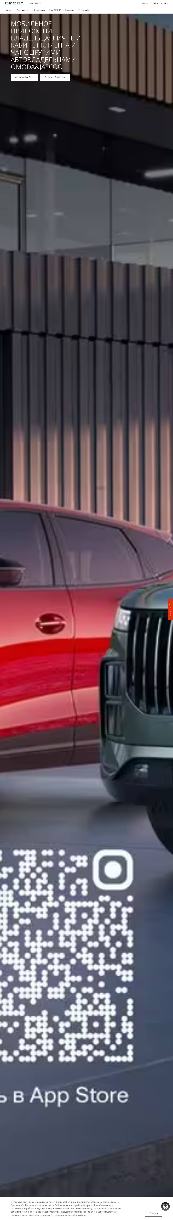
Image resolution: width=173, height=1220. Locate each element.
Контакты (69, 10)
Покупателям (23, 10)
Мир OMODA (55, 10)
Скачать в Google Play (55, 77)
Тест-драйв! (83, 10)
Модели (9, 10)
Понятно (154, 1213)
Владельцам (39, 10)
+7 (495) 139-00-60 (159, 3)
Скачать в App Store (24, 77)
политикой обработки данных (65, 1201)
